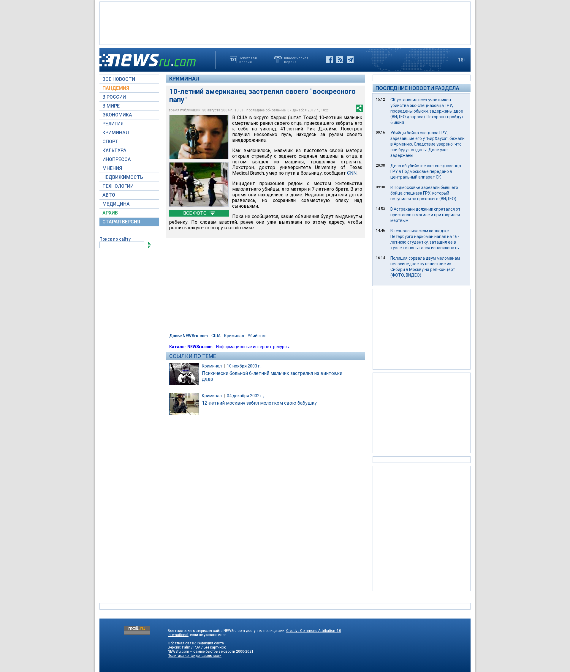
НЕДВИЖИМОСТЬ (122, 177)
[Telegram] (350, 59)
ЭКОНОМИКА (117, 115)
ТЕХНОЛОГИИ (118, 186)
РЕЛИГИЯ (113, 124)
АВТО (108, 195)
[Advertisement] (285, 22)
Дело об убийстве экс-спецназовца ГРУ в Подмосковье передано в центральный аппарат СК (425, 171)
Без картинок (215, 647)
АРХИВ (110, 213)
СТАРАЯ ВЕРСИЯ (121, 222)
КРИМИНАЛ (115, 132)
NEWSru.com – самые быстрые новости (201, 651)
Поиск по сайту (115, 239)
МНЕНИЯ (112, 168)
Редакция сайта (210, 643)
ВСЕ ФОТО (195, 213)
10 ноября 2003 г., (244, 366)
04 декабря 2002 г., (245, 395)
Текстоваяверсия (248, 59)
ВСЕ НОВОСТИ (118, 79)
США (216, 335)
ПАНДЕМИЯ (115, 88)
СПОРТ (110, 141)
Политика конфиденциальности (194, 656)
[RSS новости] (339, 59)
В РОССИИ (114, 97)
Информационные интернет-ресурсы (252, 346)
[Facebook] (329, 59)
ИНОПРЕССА (116, 159)
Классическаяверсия (296, 59)
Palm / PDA (191, 647)
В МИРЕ (111, 106)
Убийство (257, 335)
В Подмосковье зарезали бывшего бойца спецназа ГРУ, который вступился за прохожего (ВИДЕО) (424, 193)
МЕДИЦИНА (116, 204)
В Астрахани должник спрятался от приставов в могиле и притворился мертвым (425, 215)
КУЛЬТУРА (114, 150)
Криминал (184, 78)
